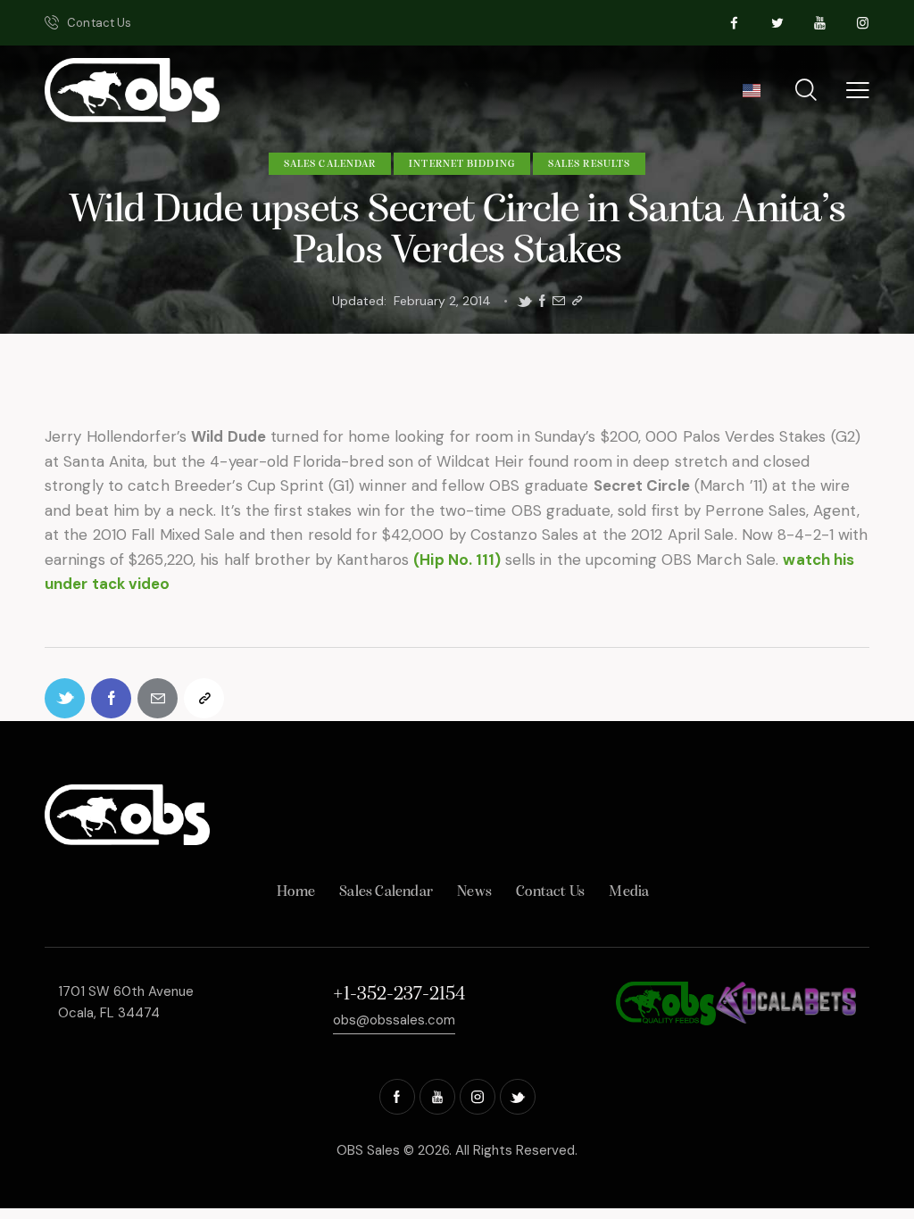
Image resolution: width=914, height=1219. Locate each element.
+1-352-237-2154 (399, 994)
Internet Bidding (462, 164)
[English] (751, 96)
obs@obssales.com (394, 1020)
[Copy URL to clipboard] (577, 301)
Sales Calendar (330, 164)
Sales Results (589, 164)
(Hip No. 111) (458, 559)
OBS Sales (368, 1150)
